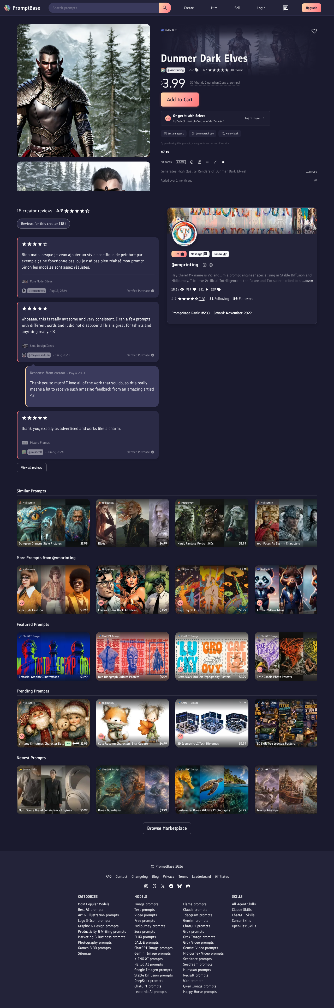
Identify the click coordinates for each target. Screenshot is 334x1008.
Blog (155, 876)
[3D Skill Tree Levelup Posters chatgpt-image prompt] (291, 723)
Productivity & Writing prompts (102, 931)
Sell (237, 8)
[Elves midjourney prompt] (132, 523)
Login (261, 8)
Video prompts (145, 915)
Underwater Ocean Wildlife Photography (203, 810)
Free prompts (144, 920)
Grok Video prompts (198, 942)
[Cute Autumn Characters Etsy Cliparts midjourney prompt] (132, 723)
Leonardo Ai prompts (150, 992)
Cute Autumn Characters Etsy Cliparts (123, 743)
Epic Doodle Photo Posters (274, 677)
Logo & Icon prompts (94, 920)
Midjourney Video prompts (203, 953)
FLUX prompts (145, 937)
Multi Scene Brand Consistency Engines (45, 810)
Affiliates (222, 876)
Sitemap (84, 953)
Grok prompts (193, 931)
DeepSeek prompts (148, 981)
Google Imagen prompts (153, 970)
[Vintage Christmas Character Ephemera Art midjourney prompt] (53, 723)
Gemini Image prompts (152, 953)
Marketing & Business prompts (101, 937)
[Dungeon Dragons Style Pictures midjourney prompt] (53, 523)
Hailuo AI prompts (148, 964)
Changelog (140, 876)
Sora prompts (144, 931)
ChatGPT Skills (243, 915)
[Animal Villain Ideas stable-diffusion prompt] (291, 589)
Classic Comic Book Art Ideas (117, 610)
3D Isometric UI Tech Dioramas (198, 743)
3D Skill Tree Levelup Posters (276, 743)
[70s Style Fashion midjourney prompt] (53, 589)
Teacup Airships (268, 810)
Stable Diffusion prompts (153, 975)
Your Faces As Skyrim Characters (278, 543)
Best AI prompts (90, 909)
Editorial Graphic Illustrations (39, 677)
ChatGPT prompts (147, 986)
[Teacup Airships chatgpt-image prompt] (291, 789)
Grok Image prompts (199, 937)
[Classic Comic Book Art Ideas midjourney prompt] (132, 589)
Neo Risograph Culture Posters (118, 677)
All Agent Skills (244, 904)
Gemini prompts (195, 920)
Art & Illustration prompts (98, 915)
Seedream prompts (197, 964)
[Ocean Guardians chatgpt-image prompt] (132, 789)
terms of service (220, 143)
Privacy (168, 876)
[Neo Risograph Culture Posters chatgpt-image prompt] (132, 656)
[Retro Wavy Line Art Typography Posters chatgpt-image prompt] (211, 656)
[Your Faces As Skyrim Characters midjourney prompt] (291, 523)
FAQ (108, 876)
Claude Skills (242, 909)
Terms (183, 876)
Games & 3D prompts (94, 948)
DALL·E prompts (146, 942)
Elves (101, 543)
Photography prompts (95, 942)
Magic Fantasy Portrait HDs (195, 543)
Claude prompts (195, 909)
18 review (237, 70)
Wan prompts (193, 981)
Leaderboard (201, 876)
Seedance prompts (197, 959)
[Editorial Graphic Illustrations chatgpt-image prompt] (53, 656)
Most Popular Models (93, 904)
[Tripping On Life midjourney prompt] (211, 589)
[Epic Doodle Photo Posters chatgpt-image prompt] (291, 656)
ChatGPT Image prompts (153, 948)
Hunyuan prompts (197, 970)
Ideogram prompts (197, 915)
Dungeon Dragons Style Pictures (40, 543)
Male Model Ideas (41, 281)
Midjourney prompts (149, 926)
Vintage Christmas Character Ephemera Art (42, 743)
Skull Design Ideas (42, 346)
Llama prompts (194, 904)
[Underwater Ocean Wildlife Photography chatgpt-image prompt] (211, 789)
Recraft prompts (195, 975)
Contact (121, 876)
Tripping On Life (188, 610)
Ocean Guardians (109, 810)
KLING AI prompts (148, 959)
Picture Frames (40, 442)
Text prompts (144, 909)
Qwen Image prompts (199, 986)
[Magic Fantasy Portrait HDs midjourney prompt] (211, 523)
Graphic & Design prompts (98, 926)
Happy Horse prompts (200, 992)
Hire (214, 8)
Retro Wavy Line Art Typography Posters (204, 677)
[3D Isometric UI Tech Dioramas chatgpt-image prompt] (211, 723)
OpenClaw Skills (244, 926)
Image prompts (146, 904)
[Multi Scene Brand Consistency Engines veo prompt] (53, 789)
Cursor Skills (241, 920)
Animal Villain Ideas (270, 610)
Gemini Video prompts (200, 948)
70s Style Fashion (31, 610)
